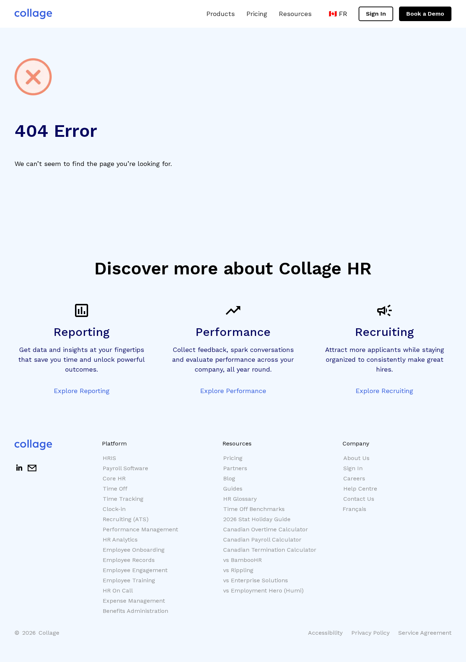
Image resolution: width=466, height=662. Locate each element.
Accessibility (325, 632)
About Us (356, 458)
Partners (235, 468)
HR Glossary (240, 498)
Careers (354, 478)
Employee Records (129, 559)
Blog (229, 478)
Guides (232, 488)
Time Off (115, 488)
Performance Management (140, 529)
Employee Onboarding (134, 549)
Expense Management (134, 600)
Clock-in (114, 509)
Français (354, 509)
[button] (221, 13)
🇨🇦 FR (338, 13)
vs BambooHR (242, 559)
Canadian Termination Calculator (269, 549)
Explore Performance (233, 391)
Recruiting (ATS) (126, 519)
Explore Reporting (82, 391)
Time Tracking (123, 498)
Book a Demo (425, 13)
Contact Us (358, 498)
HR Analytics (120, 539)
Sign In (376, 13)
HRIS (109, 458)
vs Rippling (238, 570)
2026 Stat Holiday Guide (257, 519)
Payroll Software (125, 468)
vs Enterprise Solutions (255, 580)
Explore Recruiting (384, 391)
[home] (33, 13)
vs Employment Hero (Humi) (263, 590)
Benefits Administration (135, 610)
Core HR (114, 478)
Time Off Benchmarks (254, 509)
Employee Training (129, 580)
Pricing (256, 13)
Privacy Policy (370, 632)
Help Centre (360, 488)
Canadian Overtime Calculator (265, 529)
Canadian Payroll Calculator (262, 539)
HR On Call (118, 590)
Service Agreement (424, 632)
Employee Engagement (135, 570)
